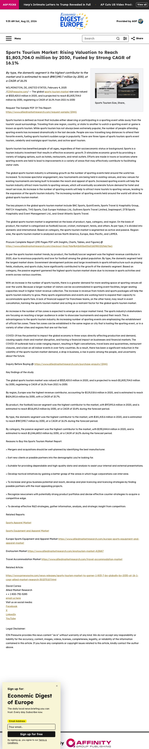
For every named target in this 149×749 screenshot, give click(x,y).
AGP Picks (9, 4)
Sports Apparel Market (18, 522)
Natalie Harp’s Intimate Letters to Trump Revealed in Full (52, 4)
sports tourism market (57, 91)
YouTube (11, 618)
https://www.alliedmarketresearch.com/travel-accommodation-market (81, 559)
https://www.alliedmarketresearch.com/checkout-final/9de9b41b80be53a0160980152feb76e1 (59, 246)
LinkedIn (11, 614)
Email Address (17, 721)
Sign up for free (31, 734)
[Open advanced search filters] (124, 38)
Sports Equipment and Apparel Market (27, 530)
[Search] (118, 38)
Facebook (11, 606)
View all (142, 4)
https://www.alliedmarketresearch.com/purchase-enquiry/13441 (71, 364)
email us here (13, 598)
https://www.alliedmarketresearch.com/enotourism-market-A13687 (66, 551)
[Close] (56, 686)
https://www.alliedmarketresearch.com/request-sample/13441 (41, 112)
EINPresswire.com (17, 91)
